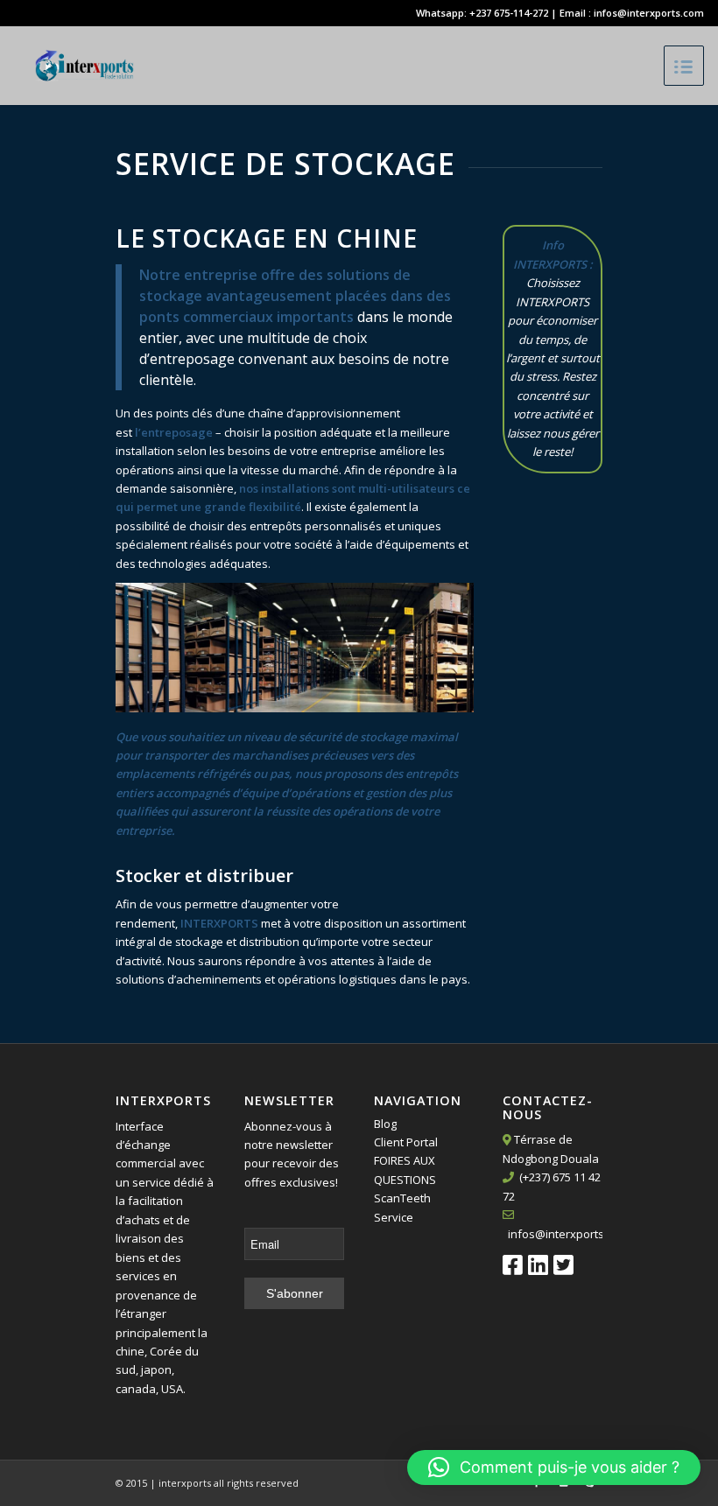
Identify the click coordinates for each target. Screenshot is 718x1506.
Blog (385, 1123)
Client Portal (406, 1142)
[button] (553, 1467)
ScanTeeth (402, 1198)
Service (393, 1217)
